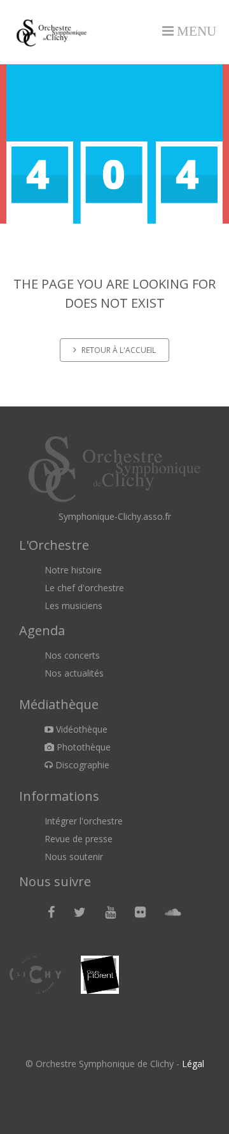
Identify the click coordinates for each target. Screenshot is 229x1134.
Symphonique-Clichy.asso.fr (115, 516)
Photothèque (82, 747)
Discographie (81, 765)
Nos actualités (74, 673)
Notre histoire (73, 570)
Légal (193, 1064)
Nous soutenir (74, 856)
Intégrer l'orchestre (84, 821)
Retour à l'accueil (118, 350)
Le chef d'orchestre (84, 588)
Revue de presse (79, 839)
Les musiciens (73, 605)
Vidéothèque (80, 729)
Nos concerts (72, 655)
